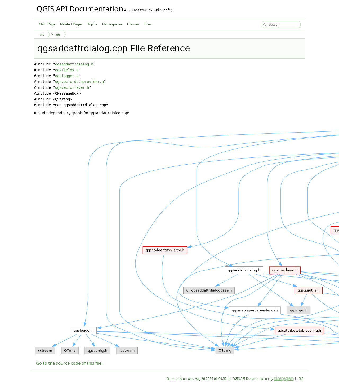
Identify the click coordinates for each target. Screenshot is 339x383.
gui (58, 34)
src (42, 34)
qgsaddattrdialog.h (74, 64)
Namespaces (112, 24)
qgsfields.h (66, 70)
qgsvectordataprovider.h (79, 82)
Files (148, 24)
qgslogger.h (66, 76)
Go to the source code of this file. (69, 363)
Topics (92, 24)
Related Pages (71, 24)
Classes (133, 24)
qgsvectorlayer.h (72, 87)
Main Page (47, 24)
